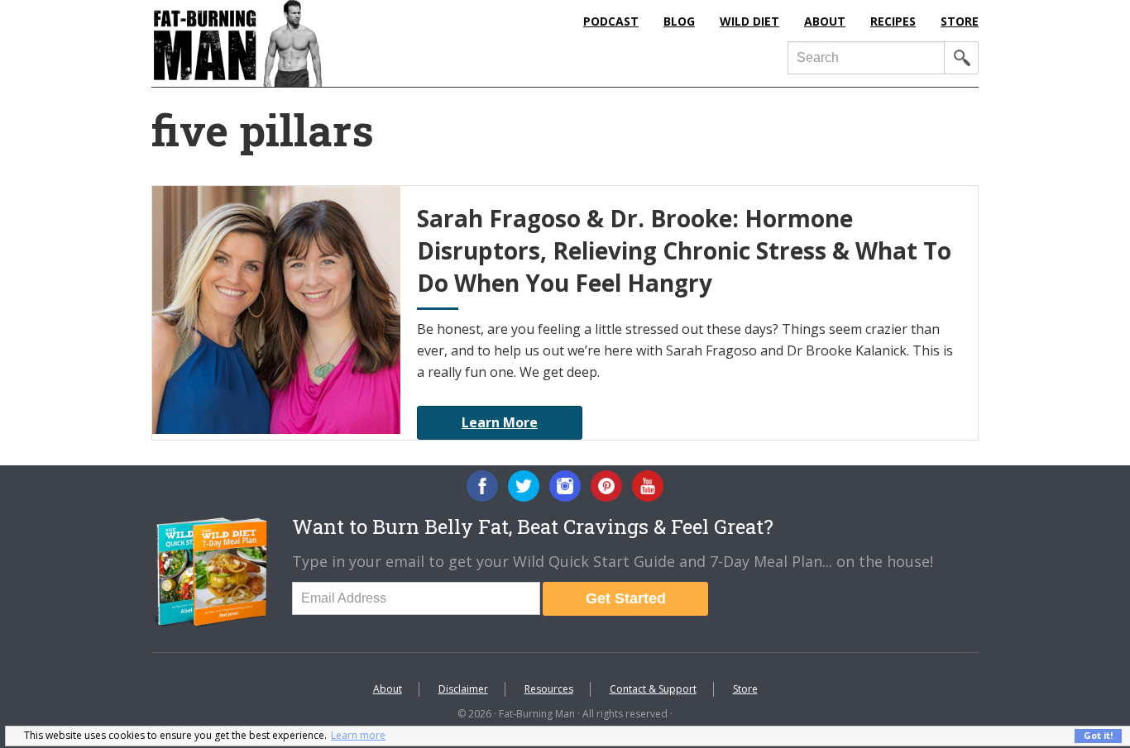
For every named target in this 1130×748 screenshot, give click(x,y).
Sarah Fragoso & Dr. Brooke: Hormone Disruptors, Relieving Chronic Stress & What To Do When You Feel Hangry (684, 250)
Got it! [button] (1098, 735)
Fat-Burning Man (304, 43)
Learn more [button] (358, 735)
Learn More (500, 422)
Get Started (626, 598)
